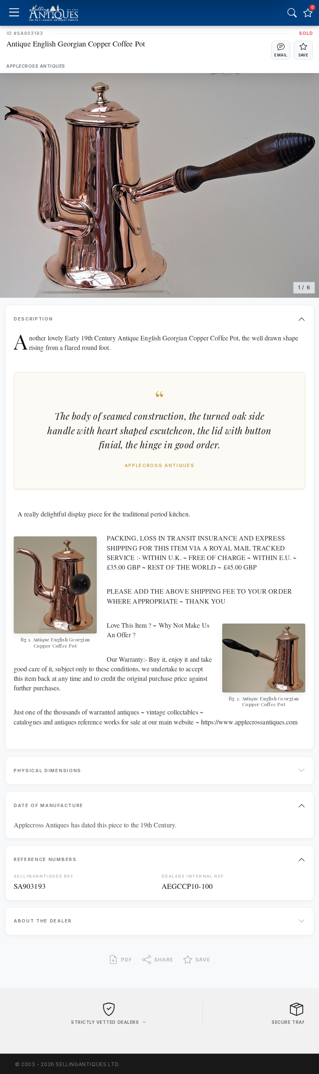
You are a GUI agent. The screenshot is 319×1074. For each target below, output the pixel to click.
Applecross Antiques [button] (35, 66)
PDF (126, 960)
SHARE (163, 960)
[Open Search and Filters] (292, 13)
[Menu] (14, 13)
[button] (280, 50)
